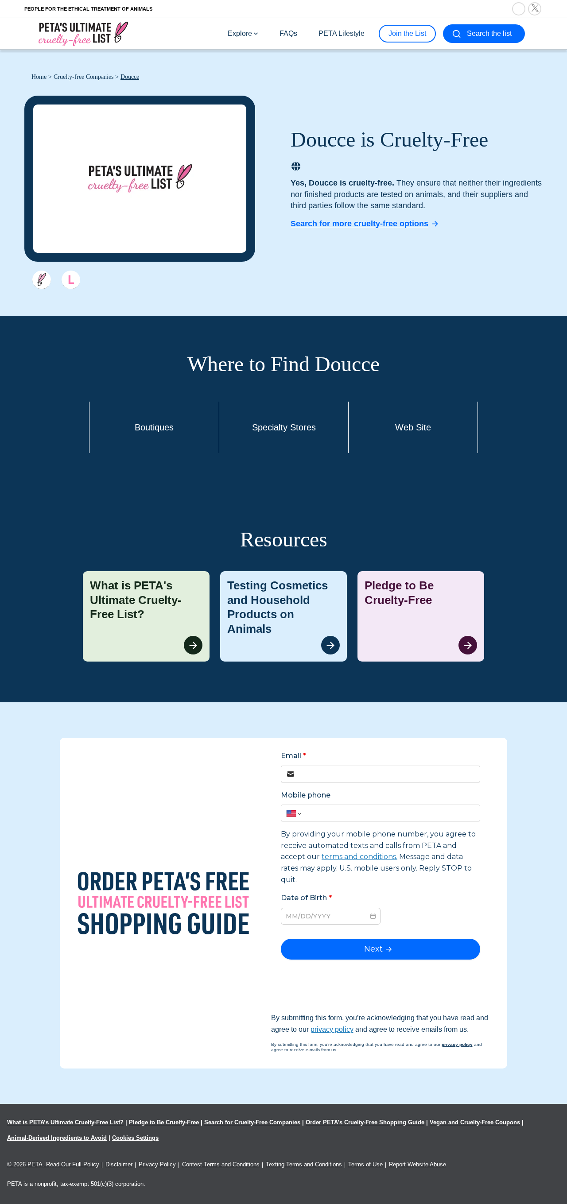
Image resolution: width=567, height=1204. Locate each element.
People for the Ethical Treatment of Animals (88, 9)
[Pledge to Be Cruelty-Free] (420, 616)
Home (39, 77)
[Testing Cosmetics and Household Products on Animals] (283, 616)
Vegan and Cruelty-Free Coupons (475, 1122)
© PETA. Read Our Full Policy (53, 1164)
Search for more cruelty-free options (359, 223)
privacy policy (332, 1029)
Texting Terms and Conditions (304, 1164)
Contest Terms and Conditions (221, 1164)
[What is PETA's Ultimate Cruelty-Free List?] (146, 616)
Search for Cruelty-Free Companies (252, 1122)
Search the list (489, 33)
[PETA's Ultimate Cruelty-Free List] (83, 33)
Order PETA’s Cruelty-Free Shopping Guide (365, 1122)
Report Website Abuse (417, 1164)
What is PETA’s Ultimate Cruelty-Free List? (65, 1122)
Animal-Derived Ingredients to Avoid (57, 1137)
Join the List (407, 33)
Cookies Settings (135, 1137)
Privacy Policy (157, 1164)
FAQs (288, 33)
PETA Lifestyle (341, 33)
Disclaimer (118, 1164)
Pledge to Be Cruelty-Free (164, 1122)
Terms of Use (365, 1164)
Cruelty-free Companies (83, 77)
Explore (240, 33)
